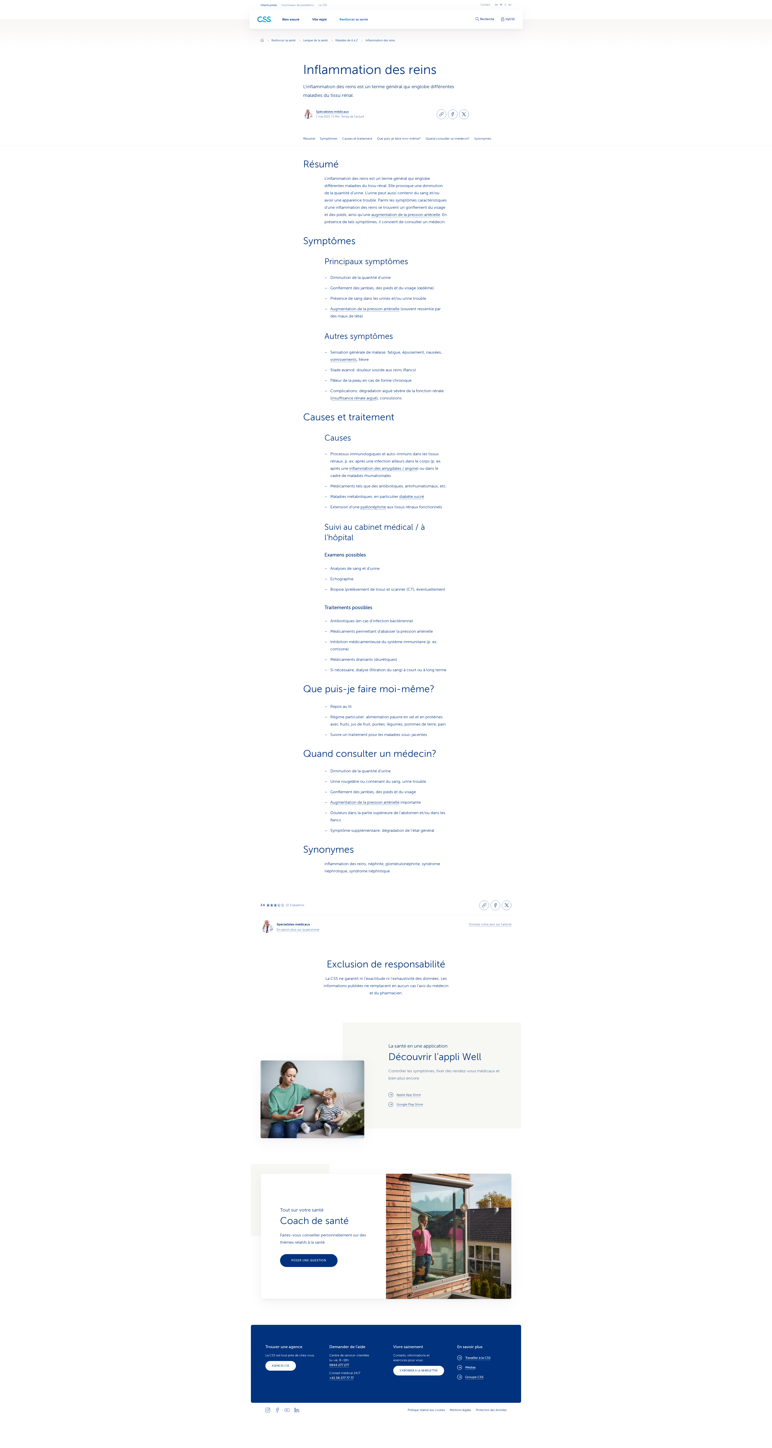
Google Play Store (409, 1104)
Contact (485, 4)
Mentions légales (460, 1410)
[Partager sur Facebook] (453, 114)
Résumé (309, 138)
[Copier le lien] (441, 114)
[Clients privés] (264, 19)
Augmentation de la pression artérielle (364, 309)
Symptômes (328, 138)
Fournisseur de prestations (298, 5)
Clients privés (269, 5)
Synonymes (482, 138)
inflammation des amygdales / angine (383, 468)
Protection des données (491, 1410)
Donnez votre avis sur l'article (490, 924)
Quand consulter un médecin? (447, 138)
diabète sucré (411, 496)
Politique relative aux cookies (426, 1410)
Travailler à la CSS (478, 1358)
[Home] (262, 41)
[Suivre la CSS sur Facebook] (277, 1410)
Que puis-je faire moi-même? (399, 138)
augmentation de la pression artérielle (405, 214)
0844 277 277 (339, 1365)
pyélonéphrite (373, 507)
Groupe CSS (474, 1377)
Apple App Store (408, 1095)
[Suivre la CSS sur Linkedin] (296, 1410)
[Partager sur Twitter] (464, 114)
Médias (470, 1367)
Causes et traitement (357, 138)
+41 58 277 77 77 (341, 1378)
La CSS (323, 5)
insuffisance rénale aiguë (354, 398)
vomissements (343, 359)
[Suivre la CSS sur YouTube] (287, 1410)
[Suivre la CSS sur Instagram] (267, 1410)
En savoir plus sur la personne (298, 929)
